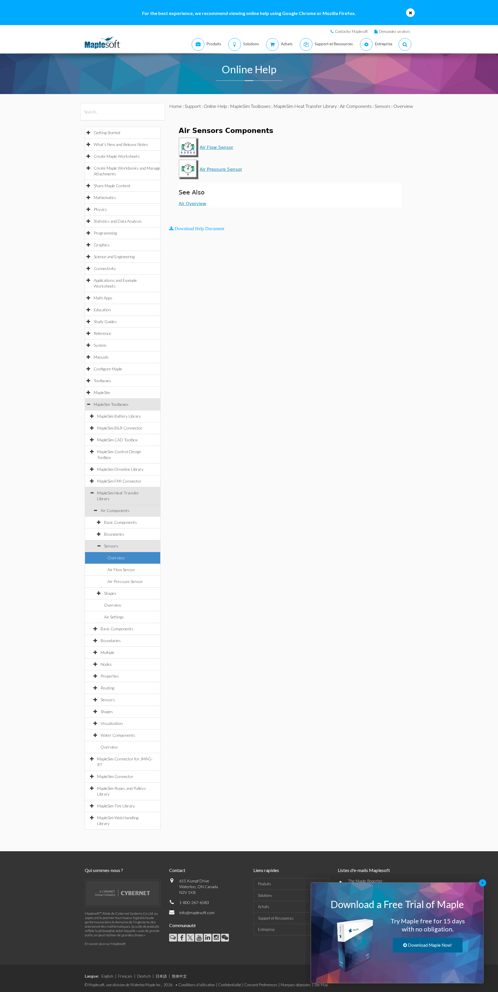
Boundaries (114, 534)
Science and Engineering (114, 256)
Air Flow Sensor (121, 569)
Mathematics (105, 197)
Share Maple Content (112, 185)
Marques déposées (296, 984)
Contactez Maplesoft (351, 31)
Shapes (110, 593)
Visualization (112, 723)
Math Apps (103, 297)
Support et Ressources (276, 918)
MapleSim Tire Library (116, 805)
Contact (177, 870)
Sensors (111, 545)
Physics (100, 209)
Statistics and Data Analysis (118, 221)
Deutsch (144, 976)
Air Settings (114, 616)
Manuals (101, 357)
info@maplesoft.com (196, 912)
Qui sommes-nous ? (104, 870)
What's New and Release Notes (121, 144)
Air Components (115, 510)
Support (193, 106)
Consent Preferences (261, 984)
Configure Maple (108, 368)
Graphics (102, 244)
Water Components (118, 735)
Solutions (265, 895)
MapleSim (102, 392)
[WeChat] (225, 938)
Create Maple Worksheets (117, 156)
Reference (102, 333)
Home (175, 106)
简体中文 (179, 976)
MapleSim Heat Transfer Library (305, 106)
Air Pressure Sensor (125, 581)
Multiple (107, 652)
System (100, 345)
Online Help (215, 106)
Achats (263, 906)
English (107, 976)
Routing (107, 687)
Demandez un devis (394, 31)
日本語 (161, 976)
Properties (110, 676)
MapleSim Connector (115, 776)
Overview (115, 557)
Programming (105, 232)
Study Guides (105, 321)
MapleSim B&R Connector (119, 427)
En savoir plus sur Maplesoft (105, 944)
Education (102, 309)
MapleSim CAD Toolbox (117, 439)
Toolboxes (102, 380)
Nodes (106, 664)
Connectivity (105, 268)
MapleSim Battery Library (119, 416)
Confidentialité (229, 984)
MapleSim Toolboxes (111, 404)
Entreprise (266, 929)
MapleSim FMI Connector (119, 481)
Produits (264, 884)
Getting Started (107, 132)
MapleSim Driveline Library (120, 469)
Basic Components (120, 522)
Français (125, 976)
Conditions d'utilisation (196, 984)
